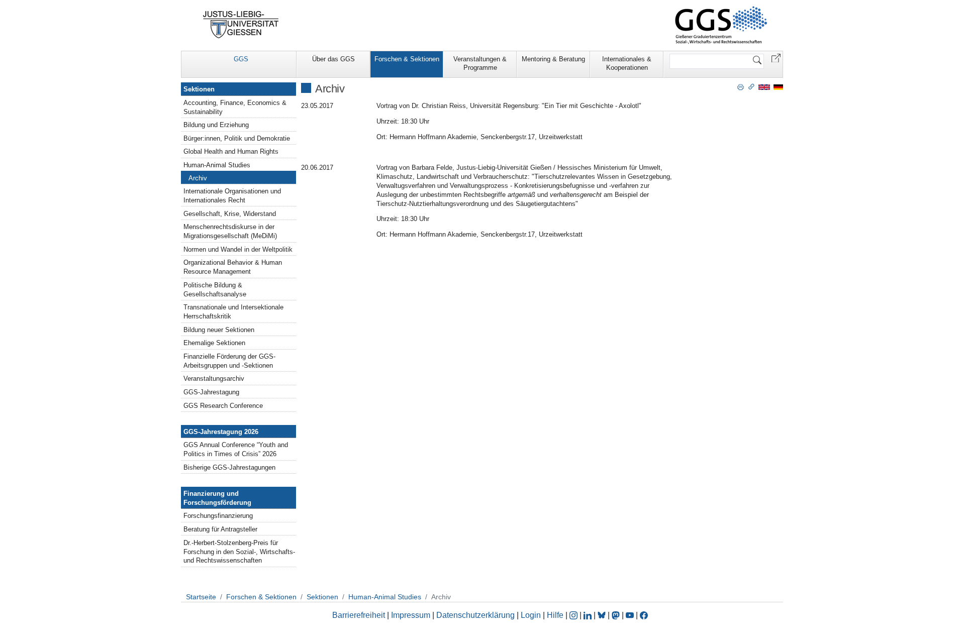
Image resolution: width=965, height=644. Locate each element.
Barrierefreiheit (358, 615)
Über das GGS (333, 59)
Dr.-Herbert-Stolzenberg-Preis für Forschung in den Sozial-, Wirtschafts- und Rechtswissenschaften (239, 552)
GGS (241, 59)
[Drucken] (740, 86)
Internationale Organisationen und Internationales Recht (232, 195)
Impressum (410, 615)
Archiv (197, 178)
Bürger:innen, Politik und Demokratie (236, 138)
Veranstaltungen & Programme (480, 63)
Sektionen (199, 89)
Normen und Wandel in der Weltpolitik (238, 249)
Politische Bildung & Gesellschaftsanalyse (214, 289)
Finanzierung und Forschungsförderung (217, 498)
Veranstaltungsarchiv (213, 378)
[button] (776, 57)
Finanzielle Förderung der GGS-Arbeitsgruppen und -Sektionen (229, 361)
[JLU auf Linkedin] (589, 615)
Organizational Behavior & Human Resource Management (232, 267)
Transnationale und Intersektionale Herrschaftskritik (233, 311)
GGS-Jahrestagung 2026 (220, 432)
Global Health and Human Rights (230, 151)
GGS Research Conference (223, 405)
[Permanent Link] (751, 86)
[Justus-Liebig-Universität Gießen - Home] (241, 25)
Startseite (201, 597)
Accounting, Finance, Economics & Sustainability (234, 107)
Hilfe (555, 615)
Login (532, 615)
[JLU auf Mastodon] (617, 615)
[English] (764, 86)
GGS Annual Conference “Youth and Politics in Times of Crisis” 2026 (235, 449)
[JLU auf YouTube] (630, 615)
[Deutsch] (778, 86)
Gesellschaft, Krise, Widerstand (229, 214)
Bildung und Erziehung (216, 125)
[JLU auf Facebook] (644, 615)
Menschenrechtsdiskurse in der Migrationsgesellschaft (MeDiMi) (230, 231)
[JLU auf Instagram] (574, 615)
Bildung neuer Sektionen (218, 330)
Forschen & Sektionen (406, 59)
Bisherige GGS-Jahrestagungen (229, 467)
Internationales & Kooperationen (626, 63)
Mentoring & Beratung (553, 59)
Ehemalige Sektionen (214, 343)
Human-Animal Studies (216, 165)
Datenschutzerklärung (475, 615)
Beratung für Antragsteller (220, 529)
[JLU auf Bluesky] (603, 615)
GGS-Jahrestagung (211, 392)
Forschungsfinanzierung (218, 515)
